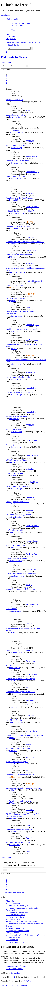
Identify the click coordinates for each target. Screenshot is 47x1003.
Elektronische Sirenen (14, 57)
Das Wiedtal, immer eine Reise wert (19, 801)
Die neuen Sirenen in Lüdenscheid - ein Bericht (24, 788)
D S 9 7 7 (16, 102)
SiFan (28, 585)
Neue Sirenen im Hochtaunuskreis (19, 377)
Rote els (9, 665)
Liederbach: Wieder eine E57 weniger (20, 679)
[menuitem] (21, 23)
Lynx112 (12, 301)
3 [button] (6, 78)
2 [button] (6, 76)
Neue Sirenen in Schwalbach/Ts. (18, 486)
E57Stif (29, 624)
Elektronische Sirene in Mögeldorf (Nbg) (21, 211)
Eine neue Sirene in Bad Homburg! (19, 392)
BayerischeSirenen (16, 117)
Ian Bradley (15, 973)
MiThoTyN (13, 287)
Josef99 (14, 349)
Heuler (13, 475)
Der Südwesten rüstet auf (15, 298)
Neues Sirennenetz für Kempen (18, 748)
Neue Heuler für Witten (15, 720)
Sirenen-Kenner (32, 456)
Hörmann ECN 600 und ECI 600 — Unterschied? (25, 735)
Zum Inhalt (5, 15)
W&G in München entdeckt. (16, 545)
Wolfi (13, 681)
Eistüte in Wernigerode (14, 473)
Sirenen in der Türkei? (14, 100)
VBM (13, 633)
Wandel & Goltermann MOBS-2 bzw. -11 (22, 589)
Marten (12, 738)
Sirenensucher (14, 668)
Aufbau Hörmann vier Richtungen (19, 255)
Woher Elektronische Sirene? (17, 416)
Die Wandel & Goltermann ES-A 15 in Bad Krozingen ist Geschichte (22, 815)
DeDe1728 (15, 832)
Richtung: (22, 865)
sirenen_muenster (15, 561)
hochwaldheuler (32, 604)
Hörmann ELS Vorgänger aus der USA (21, 775)
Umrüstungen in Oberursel (16, 176)
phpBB (13, 977)
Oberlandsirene (17, 163)
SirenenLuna (16, 547)
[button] (6, 85)
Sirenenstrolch (31, 156)
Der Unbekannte (17, 331)
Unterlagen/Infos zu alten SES (17, 502)
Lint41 (13, 790)
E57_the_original (17, 213)
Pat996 (13, 244)
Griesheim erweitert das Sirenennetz (19, 829)
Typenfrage (10, 445)
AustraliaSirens (15, 364)
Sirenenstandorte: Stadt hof (16, 115)
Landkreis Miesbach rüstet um (17, 161)
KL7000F (29, 222)
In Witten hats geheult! (14, 530)
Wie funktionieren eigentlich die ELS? (20, 692)
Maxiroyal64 (14, 419)
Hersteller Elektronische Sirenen (18, 842)
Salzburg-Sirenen (17, 576)
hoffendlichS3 (31, 469)
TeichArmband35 (16, 132)
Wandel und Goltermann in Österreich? (21, 574)
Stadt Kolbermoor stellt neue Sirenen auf (21, 329)
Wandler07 (15, 707)
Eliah (28, 110)
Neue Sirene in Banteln (15, 429)
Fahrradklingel (16, 148)
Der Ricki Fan (14, 200)
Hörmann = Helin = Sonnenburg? (18, 558)
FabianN (29, 838)
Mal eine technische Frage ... (17, 762)
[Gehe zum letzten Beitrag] (31, 110)
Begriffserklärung (12, 130)
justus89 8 (13, 751)
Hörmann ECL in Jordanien (16, 285)
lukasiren (29, 510)
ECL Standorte (11, 609)
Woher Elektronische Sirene (16, 460)
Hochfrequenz (31, 569)
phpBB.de (27, 981)
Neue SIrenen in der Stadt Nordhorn (19, 198)
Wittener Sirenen (15, 532)
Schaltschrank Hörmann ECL (17, 705)
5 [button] (6, 83)
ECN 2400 (30, 141)
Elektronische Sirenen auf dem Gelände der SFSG (25, 242)
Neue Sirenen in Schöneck (16, 145)
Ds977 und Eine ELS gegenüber (18, 515)
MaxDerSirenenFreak (17, 272)
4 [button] (6, 80)
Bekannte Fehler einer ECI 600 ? (18, 226)
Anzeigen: (7, 863)
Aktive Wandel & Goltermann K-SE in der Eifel (24, 650)
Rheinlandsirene (32, 482)
